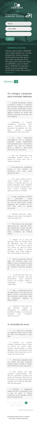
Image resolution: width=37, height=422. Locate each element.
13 (21, 405)
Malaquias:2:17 (10, 72)
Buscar (10, 39)
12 (17, 405)
